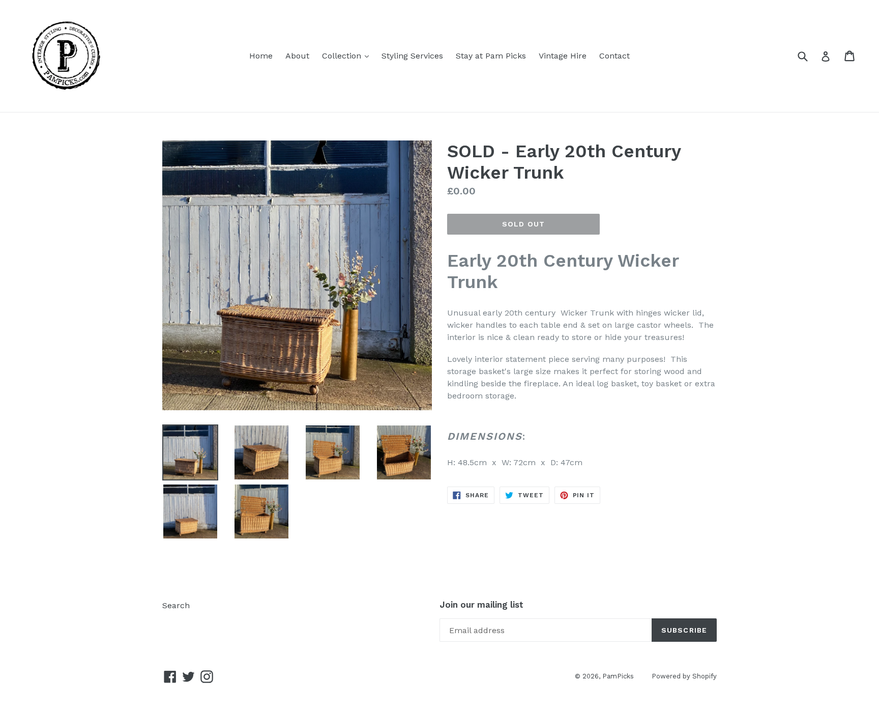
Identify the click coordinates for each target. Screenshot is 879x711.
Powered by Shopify (684, 676)
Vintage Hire (563, 56)
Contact (614, 56)
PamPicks (618, 676)
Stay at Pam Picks (491, 56)
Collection (348, 55)
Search (176, 605)
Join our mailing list (481, 605)
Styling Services (412, 56)
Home (261, 56)
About (297, 56)
